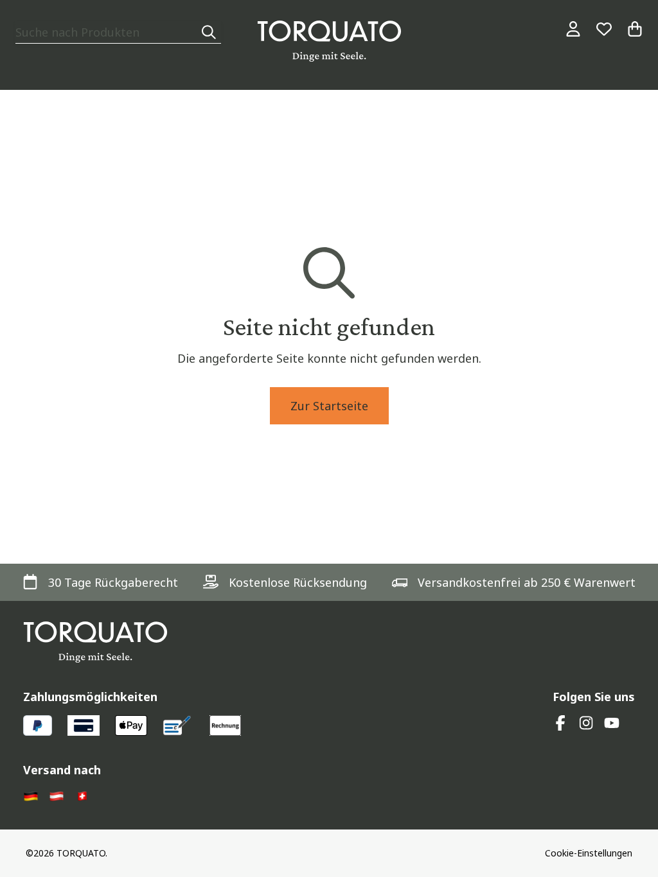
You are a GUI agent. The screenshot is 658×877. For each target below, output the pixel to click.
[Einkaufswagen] (635, 29)
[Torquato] (329, 41)
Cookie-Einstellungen (588, 853)
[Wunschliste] (604, 29)
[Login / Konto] (573, 29)
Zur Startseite (329, 405)
